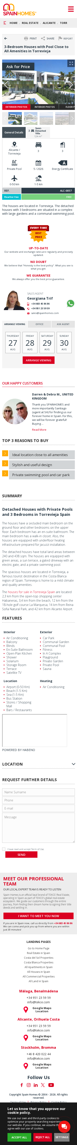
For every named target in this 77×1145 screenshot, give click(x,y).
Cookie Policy (59, 1102)
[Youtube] (51, 1085)
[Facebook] (22, 1085)
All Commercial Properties (39, 976)
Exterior (46, 632)
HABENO (28, 750)
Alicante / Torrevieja (14, 151)
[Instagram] (29, 1085)
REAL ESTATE (30, 23)
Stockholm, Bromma (38, 1047)
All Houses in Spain (38, 972)
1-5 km (38, 184)
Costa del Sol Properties (38, 958)
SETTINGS (61, 1137)
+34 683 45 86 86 (40, 303)
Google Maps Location (42, 1009)
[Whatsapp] (70, 303)
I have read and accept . (25, 849)
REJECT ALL (43, 1137)
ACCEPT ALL (19, 1137)
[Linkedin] (36, 1085)
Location (10, 681)
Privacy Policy (38, 1102)
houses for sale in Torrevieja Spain (31, 592)
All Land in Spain (38, 981)
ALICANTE (49, 23)
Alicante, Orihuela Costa (39, 1019)
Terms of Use (18, 1102)
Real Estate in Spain (38, 953)
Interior (9, 632)
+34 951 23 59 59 (40, 308)
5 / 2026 (38, 169)
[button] (72, 118)
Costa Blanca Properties (38, 962)
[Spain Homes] (19, 9)
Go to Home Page (38, 948)
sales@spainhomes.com (45, 313)
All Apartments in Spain (39, 967)
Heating (46, 681)
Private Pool (14, 169)
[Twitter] (43, 1085)
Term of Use (37, 849)
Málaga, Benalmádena (38, 991)
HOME (14, 23)
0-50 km (14, 184)
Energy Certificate (62, 169)
